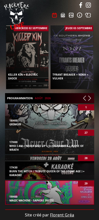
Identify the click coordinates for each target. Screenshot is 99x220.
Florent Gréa (62, 215)
